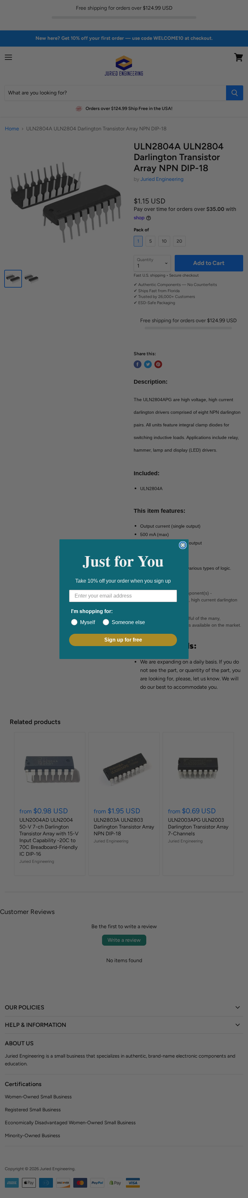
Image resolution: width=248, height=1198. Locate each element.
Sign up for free (123, 640)
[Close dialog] (183, 545)
